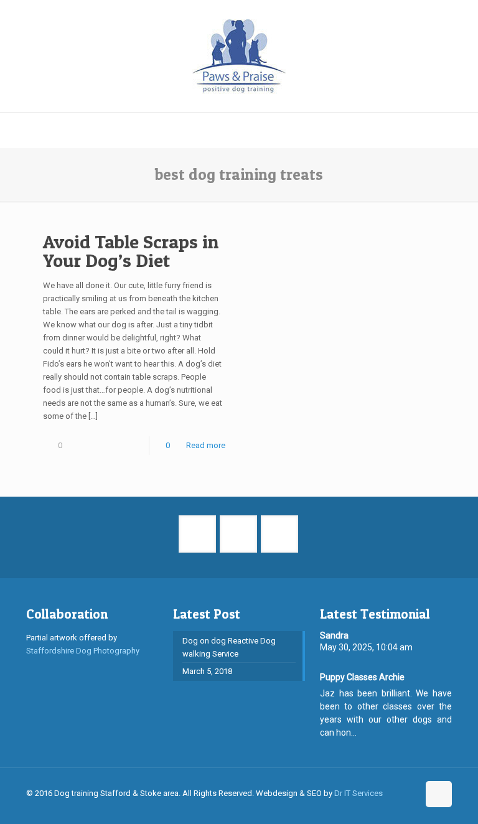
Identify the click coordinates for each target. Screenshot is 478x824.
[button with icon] (197, 534)
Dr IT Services (358, 793)
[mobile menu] (10, 130)
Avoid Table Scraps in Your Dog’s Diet (130, 250)
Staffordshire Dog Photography (82, 650)
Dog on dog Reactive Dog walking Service (229, 647)
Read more (205, 445)
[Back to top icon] (439, 794)
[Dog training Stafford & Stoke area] (239, 56)
